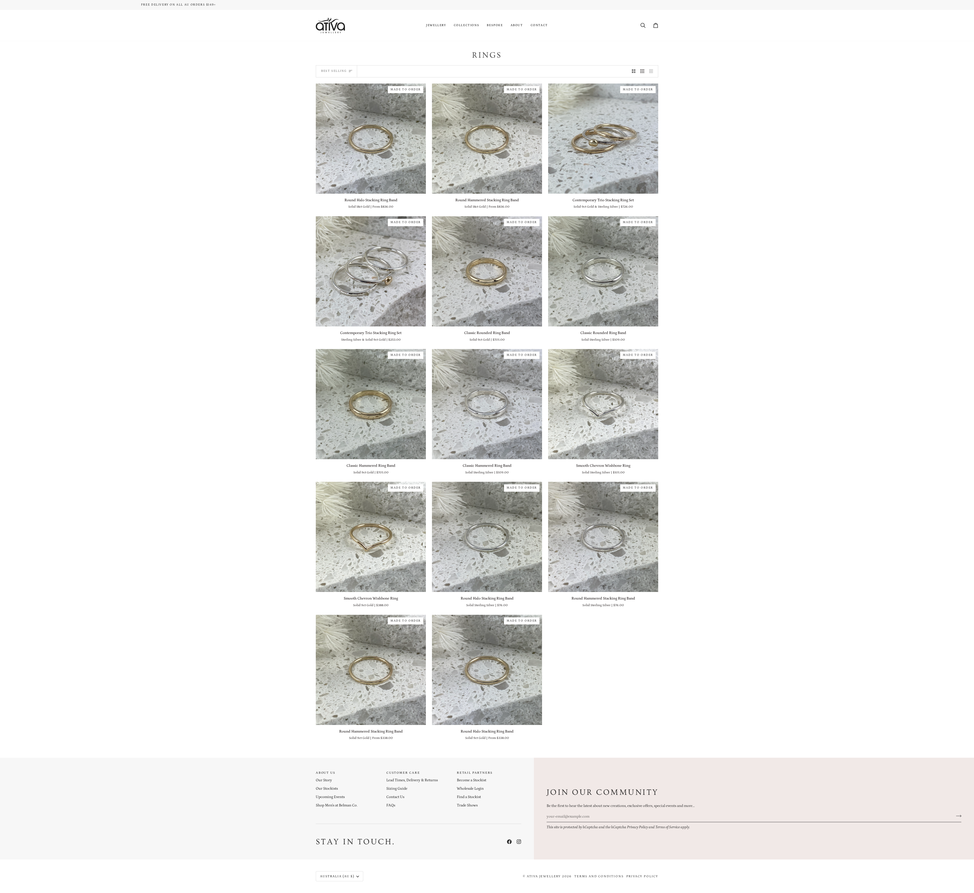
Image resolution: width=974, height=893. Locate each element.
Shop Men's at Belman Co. (336, 805)
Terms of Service (667, 827)
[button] (436, 25)
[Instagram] (519, 841)
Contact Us (395, 797)
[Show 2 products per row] (633, 71)
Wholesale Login (470, 789)
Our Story (324, 780)
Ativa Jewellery (544, 876)
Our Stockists (327, 789)
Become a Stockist (471, 780)
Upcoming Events (330, 797)
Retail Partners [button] (475, 773)
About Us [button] (325, 773)
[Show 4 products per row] (652, 71)
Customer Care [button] (403, 773)
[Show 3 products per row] (642, 71)
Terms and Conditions (598, 876)
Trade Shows (467, 805)
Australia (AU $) (337, 876)
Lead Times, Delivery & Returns (412, 780)
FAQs (390, 805)
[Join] (957, 816)
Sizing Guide (396, 789)
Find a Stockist (469, 797)
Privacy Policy (637, 827)
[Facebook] (509, 841)
